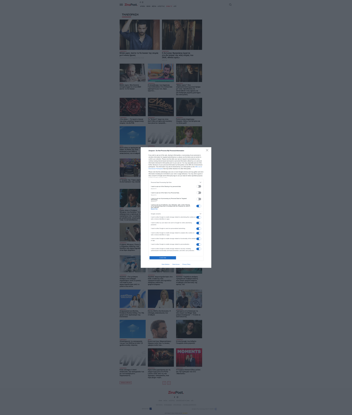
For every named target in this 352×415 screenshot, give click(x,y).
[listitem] (176, 182)
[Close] (207, 151)
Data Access (176, 264)
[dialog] (176, 207)
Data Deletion (166, 264)
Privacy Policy (186, 264)
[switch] (198, 186)
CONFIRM (162, 258)
